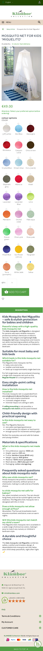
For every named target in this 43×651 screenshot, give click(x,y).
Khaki (31, 184)
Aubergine (31, 134)
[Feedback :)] (37, 644)
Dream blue (19, 168)
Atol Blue (18, 134)
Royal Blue (7, 254)
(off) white (7, 134)
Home (3, 29)
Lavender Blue (19, 203)
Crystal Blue (7, 168)
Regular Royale (8, 377)
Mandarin (7, 219)
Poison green (6, 238)
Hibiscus (18, 184)
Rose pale (31, 237)
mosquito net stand (11, 408)
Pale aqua (31, 219)
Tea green (31, 254)
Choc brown (31, 150)
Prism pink (19, 237)
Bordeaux (7, 150)
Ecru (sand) (31, 168)
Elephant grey (7, 185)
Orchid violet (19, 220)
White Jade (18, 272)
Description (21, 310)
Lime (31, 202)
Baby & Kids (11, 29)
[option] (21, 74)
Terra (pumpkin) (6, 273)
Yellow (30, 272)
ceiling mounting (11, 406)
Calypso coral (18, 151)
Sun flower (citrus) (19, 255)
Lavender (7, 202)
